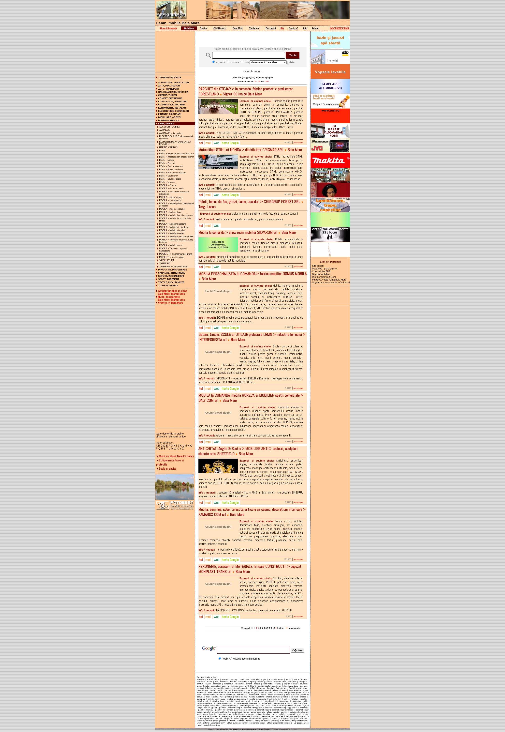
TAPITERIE (164, 263)
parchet (222, 708)
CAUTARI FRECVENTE (169, 77)
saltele (282, 714)
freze (305, 688)
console (277, 684)
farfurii (252, 688)
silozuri (219, 718)
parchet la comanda (299, 708)
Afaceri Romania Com (265, 729)
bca (216, 681)
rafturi (235, 714)
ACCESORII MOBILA (169, 127)
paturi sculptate (258, 712)
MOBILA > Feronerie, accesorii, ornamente (174, 192)
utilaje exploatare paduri (254, 723)
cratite (199, 686)
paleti (214, 708)
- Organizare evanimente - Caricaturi (330, 282)
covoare (303, 684)
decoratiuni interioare (238, 686)
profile (213, 714)
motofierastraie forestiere (245, 703)
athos (296, 679)
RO (282, 28)
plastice (284, 712)
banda (304, 679)
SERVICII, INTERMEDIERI (171, 276)
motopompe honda (282, 703)
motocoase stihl (299, 701)
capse (208, 684)
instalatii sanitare (262, 690)
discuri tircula (264, 686)
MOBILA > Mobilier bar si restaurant (176, 215)
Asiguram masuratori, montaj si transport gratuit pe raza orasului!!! (244, 435)
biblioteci (224, 681)
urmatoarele (294, 628)
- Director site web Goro (323, 277)
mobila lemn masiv (216, 699)
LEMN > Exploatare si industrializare (176, 153)
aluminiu (225, 679)
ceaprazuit (228, 684)
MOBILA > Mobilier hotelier (171, 233)
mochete (258, 701)
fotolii (291, 688)
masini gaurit (295, 692)
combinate (267, 684)
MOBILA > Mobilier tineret (171, 245)
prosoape (222, 714)
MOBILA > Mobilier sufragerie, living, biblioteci (176, 240)
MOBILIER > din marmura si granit (175, 254)
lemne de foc (220, 692)
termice (249, 721)
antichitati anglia (258, 679)
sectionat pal (268, 716)
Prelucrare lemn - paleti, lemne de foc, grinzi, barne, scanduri (240, 219)
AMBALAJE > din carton (170, 133)
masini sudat (209, 695)
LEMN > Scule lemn (168, 176)
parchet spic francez (245, 710)
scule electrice (225, 716)
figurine (270, 688)
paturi (246, 712)
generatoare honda (206, 690)
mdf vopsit (254, 695)
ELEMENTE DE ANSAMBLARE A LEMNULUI (175, 143)
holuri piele (239, 690)
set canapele (292, 716)
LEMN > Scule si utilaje (170, 179)
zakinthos (215, 725)
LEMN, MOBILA (166, 123)
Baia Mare (189, 28)
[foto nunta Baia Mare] (175, 487)
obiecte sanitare (293, 705)
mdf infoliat (242, 695)
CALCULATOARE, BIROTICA (173, 92)
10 (274, 628)
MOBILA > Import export (170, 197)
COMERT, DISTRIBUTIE (170, 98)
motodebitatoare (204, 703)
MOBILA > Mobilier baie (170, 212)
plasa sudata (273, 712)
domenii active (177, 436)
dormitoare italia (290, 686)
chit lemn (239, 684)
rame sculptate (247, 714)
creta (206, 686)
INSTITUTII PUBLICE (168, 120)
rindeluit (266, 714)
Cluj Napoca (219, 28)
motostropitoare (300, 703)
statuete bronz (256, 718)
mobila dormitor (273, 697)
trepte (275, 721)
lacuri (284, 690)
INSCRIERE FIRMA (339, 28)
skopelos (228, 718)
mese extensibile (275, 695)
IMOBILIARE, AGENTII (169, 117)
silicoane (210, 718)
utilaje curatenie (234, 723)
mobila (229, 697)
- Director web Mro (320, 274)
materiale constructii (226, 695)
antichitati (244, 679)
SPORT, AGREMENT (168, 279)
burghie (251, 681)
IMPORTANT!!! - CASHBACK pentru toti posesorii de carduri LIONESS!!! (245, 610)
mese (263, 695)
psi (230, 714)
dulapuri (218, 688)
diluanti (253, 686)
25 (253, 77)
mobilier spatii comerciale (239, 701)
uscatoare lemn (218, 723)
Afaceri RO (237, 729)
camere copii (280, 681)
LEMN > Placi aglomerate (171, 166)
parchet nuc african (224, 710)
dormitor (303, 686)
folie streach (281, 688)
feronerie (261, 688)
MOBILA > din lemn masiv (171, 188)
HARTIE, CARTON (168, 147)
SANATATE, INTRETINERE (171, 273)
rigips (258, 714)
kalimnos (276, 690)
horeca (249, 690)
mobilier (303, 699)
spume (244, 718)
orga (200, 708)
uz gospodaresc (301, 723)
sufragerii (294, 718)
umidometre (301, 721)
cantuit (200, 684)
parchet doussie (264, 708)
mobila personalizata (237, 699)
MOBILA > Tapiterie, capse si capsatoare (173, 249)
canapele (292, 681)
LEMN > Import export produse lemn (176, 157)
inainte (281, 628)
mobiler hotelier (291, 699)
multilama (260, 705)
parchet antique (235, 708)
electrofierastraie (240, 688)
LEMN (162, 150)
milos (222, 697)
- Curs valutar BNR (321, 271)
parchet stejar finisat (213, 712)
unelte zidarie (203, 723)
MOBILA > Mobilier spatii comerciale (176, 236)
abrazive (201, 679)
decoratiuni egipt (218, 686)
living (246, 692)
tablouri (200, 721)
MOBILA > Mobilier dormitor (172, 230)
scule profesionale (242, 716)
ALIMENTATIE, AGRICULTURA (174, 82)
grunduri (227, 690)
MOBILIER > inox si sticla (171, 257)
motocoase (284, 701)
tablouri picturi (212, 721)
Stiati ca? (293, 28)
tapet (232, 721)
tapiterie (240, 721)
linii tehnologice (235, 692)
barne (209, 681)
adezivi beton (213, 679)
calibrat (269, 681)
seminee (279, 716)
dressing (201, 688)
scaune (206, 716)
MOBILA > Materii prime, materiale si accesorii (176, 204)
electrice (227, 688)
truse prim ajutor (287, 721)
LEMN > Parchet (167, 163)
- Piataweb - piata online (324, 268)
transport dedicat (262, 721)
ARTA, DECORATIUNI (169, 85)
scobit (214, 716)
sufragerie (283, 718)
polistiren (294, 712)
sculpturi (256, 716)
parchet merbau (205, 710)
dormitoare (276, 686)
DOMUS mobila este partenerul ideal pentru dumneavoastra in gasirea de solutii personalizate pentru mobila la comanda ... (250, 319)
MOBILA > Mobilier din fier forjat (174, 227)
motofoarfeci (265, 703)
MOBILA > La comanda (170, 200)
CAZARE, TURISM (167, 95)
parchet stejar (263, 710)
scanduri (291, 714)
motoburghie (270, 701)
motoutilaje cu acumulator (208, 705)
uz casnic (287, 723)
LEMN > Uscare (167, 182)
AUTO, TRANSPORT (168, 89)
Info (305, 28)
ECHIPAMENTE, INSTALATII (172, 108)
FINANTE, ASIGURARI (169, 114)
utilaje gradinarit (274, 723)
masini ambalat (280, 692)
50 (249, 77)
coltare (257, 684)
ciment (249, 684)
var (199, 725)
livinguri (254, 692)
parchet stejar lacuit (233, 712)
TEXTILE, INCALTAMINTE (171, 282)
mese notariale (292, 695)
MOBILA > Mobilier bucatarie (172, 224)
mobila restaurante (257, 699)
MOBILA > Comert (168, 185)
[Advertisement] (175, 51)
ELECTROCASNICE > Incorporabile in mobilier (176, 137)
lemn (210, 692)
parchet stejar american (283, 710)
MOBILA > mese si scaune (172, 209)
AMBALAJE (164, 130)
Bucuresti (271, 28)
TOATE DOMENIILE (168, 285)
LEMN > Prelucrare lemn (171, 169)
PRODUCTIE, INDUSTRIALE (172, 269)
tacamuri (224, 721)
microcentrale (212, 697)
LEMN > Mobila (166, 160)
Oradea (203, 28)
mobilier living (218, 701)
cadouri (260, 681)
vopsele (206, 725)
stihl (266, 718)
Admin (315, 28)
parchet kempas (281, 708)
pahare (207, 708)
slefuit (236, 718)
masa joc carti (265, 692)
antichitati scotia (276, 679)
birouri (233, 681)
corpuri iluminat (290, 684)
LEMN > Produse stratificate (172, 172)
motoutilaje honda (230, 705)
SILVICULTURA (166, 260)
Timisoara (254, 28)
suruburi (303, 718)
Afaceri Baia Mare (226, 729)
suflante (273, 718)
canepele (303, 681)
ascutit (289, 679)
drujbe (209, 688)
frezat (298, 688)
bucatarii (242, 681)
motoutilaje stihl (247, 705)
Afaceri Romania (168, 28)
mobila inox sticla (290, 697)
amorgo (234, 679)
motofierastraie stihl (223, 703)
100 (244, 77)
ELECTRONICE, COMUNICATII (173, 111)
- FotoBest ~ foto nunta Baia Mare (328, 279)
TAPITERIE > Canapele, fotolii (173, 266)
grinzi (219, 690)
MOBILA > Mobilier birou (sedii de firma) (175, 219)
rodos (274, 714)
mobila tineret (275, 699)
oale (268, 705)
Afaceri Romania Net (249, 729)
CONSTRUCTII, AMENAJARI (172, 101)
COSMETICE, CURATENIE (171, 104)
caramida (217, 684)
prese (205, 714)
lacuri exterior (295, 690)
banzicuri (201, 681)
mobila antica (241, 697)
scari (299, 714)
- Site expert (317, 266)
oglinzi (306, 705)
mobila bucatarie (256, 697)
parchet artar (250, 708)
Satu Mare (238, 28)
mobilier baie (203, 701)
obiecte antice (278, 705)
